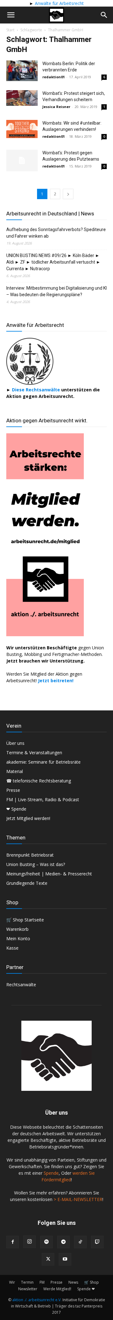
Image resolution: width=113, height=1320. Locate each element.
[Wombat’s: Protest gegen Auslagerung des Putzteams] (22, 160)
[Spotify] (46, 1242)
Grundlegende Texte (26, 883)
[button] (11, 15)
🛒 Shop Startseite (25, 920)
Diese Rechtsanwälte (36, 390)
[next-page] (68, 194)
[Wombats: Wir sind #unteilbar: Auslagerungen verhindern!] (22, 129)
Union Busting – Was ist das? (35, 864)
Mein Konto (18, 938)
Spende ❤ (86, 1289)
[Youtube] (65, 1259)
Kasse (12, 948)
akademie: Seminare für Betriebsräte (43, 762)
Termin (27, 1282)
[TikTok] (80, 1242)
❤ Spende (16, 809)
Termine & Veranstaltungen (34, 752)
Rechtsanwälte (21, 984)
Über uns (15, 743)
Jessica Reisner (56, 106)
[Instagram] (29, 1241)
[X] (48, 1259)
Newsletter (27, 1289)
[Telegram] (63, 1242)
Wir (12, 1282)
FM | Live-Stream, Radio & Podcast (42, 799)
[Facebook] (12, 1242)
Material (14, 771)
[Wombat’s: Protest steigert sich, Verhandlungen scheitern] (22, 98)
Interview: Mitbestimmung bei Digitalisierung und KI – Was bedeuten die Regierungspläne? (56, 291)
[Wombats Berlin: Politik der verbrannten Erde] (22, 70)
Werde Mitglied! (57, 1289)
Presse (13, 790)
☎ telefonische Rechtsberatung (38, 781)
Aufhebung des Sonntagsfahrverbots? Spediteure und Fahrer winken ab (56, 233)
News (73, 1282)
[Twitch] (97, 1242)
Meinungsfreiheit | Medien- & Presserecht (49, 874)
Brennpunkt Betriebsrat (30, 855)
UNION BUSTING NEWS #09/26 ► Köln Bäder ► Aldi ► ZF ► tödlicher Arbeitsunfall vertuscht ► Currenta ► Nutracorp (53, 262)
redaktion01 (53, 77)
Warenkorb (17, 929)
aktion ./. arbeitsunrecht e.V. (37, 1299)
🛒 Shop (91, 1282)
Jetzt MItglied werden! (28, 818)
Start (10, 30)
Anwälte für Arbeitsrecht (59, 3)
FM (42, 1282)
